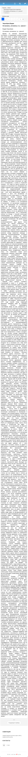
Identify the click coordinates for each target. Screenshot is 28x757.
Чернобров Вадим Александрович (12, 9)
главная (4, 735)
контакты (13, 735)
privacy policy (10, 737)
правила (4, 737)
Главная (4, 7)
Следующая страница (14, 723)
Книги (9, 7)
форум (8, 735)
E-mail (8, 745)
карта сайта (18, 735)
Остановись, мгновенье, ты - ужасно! (13, 11)
